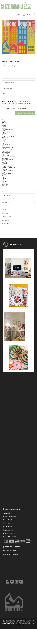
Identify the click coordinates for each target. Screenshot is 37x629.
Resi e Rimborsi (8, 526)
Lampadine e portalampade (10, 172)
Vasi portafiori (6, 155)
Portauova (5, 137)
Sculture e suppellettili (8, 150)
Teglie (3, 140)
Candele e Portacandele (8, 157)
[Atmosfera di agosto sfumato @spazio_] (18, 326)
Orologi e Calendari (7, 147)
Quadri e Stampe (6, 151)
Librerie (4, 177)
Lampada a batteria (7, 170)
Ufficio (4, 180)
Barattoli (4, 122)
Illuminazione (5, 165)
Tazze (3, 131)
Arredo (4, 174)
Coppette (4, 126)
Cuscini (4, 148)
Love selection (6, 183)
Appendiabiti (5, 154)
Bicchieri (4, 124)
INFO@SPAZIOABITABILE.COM (10, 624)
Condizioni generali (9, 516)
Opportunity (5, 184)
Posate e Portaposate (8, 136)
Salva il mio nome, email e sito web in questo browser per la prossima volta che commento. (16, 102)
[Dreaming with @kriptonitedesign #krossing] (18, 264)
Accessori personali (7, 159)
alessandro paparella (19, 625)
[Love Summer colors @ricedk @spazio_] (18, 357)
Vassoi (4, 143)
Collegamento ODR (9, 533)
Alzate (3, 121)
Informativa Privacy (9, 520)
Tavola (3, 120)
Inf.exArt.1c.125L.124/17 (10, 537)
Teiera (3, 142)
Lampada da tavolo (7, 166)
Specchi (4, 146)
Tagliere (4, 133)
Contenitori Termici (7, 129)
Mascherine (5, 163)
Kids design (5, 181)
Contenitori (5, 128)
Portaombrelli (6, 152)
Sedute (4, 179)
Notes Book (5, 162)
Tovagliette (5, 132)
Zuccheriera (5, 158)
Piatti (3, 135)
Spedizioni (6, 523)
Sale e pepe (5, 139)
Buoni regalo (5, 185)
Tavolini (4, 176)
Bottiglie (4, 125)
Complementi (6, 144)
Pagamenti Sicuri (8, 530)
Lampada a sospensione (9, 167)
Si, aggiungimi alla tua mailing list (15, 108)
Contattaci (6, 513)
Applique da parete (7, 173)
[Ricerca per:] (33, 14)
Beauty (4, 161)
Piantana (4, 169)
